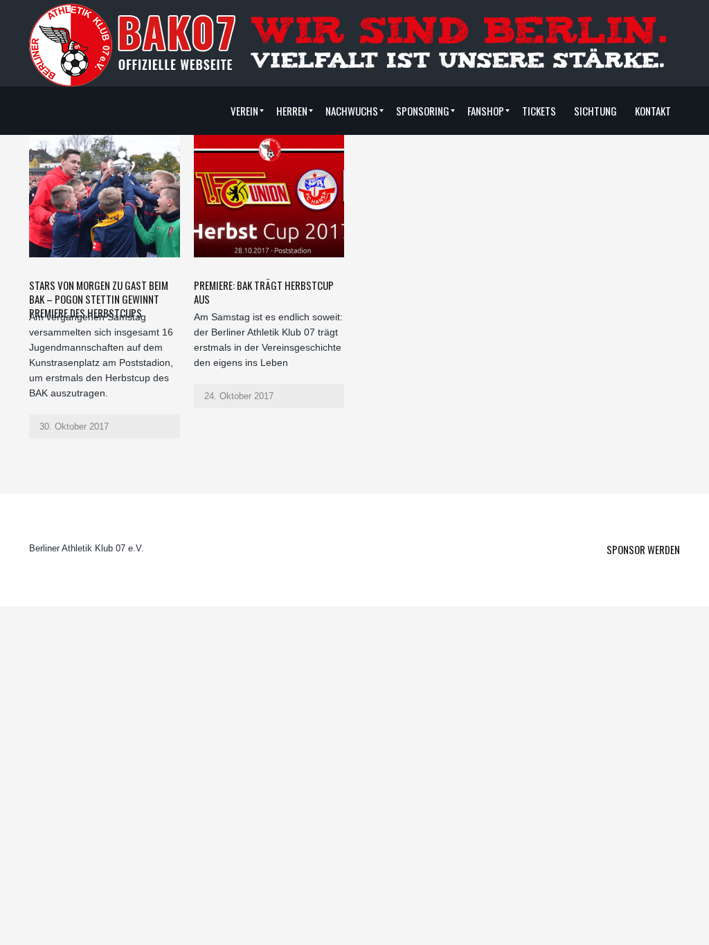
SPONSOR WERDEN (643, 549)
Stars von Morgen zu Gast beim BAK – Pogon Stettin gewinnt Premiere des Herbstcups (98, 298)
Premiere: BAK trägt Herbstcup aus (264, 291)
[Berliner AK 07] (133, 44)
